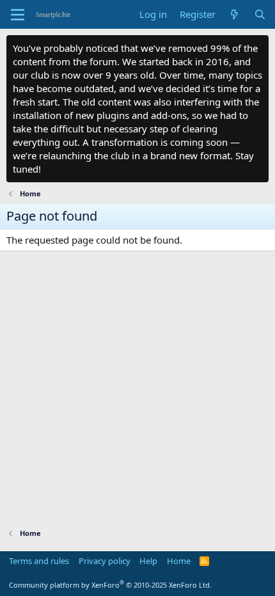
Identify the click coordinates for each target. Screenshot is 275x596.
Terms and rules (39, 561)
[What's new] (234, 14)
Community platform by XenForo (110, 585)
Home (179, 561)
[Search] (260, 14)
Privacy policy (104, 561)
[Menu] (18, 14)
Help (148, 561)
